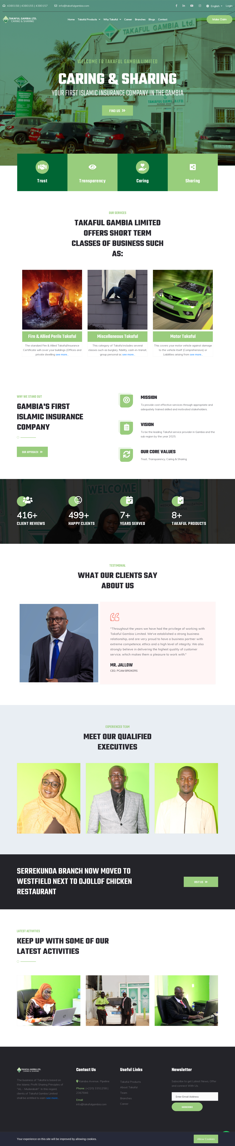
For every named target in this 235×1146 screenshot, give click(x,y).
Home (71, 19)
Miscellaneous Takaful (117, 336)
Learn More (115, 110)
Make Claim (219, 19)
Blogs (152, 19)
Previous (13, 313)
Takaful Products (87, 19)
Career (128, 19)
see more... (62, 354)
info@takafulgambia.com (74, 5)
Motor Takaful (183, 336)
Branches (140, 19)
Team (123, 1092)
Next (221, 313)
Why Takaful (110, 19)
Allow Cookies (206, 1139)
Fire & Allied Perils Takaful (52, 336)
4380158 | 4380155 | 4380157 (27, 5)
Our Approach (30, 452)
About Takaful (128, 1087)
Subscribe (187, 1107)
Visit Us (198, 882)
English (215, 6)
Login (229, 5)
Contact (162, 19)
